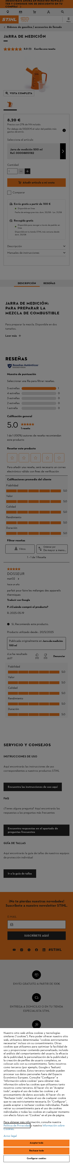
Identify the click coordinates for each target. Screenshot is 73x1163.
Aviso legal (10, 1136)
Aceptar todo (36, 1143)
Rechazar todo (36, 1150)
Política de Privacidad (17, 1126)
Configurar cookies (36, 1158)
